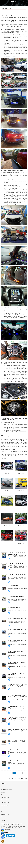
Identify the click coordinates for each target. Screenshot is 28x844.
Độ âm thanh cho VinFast (10, 189)
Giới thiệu (3, 811)
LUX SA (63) (7, 490)
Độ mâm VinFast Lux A (13, 585)
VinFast (19, 36)
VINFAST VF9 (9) (21, 543)
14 (20, 773)
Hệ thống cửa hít (8, 204)
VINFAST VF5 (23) (21, 508)
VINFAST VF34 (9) (7, 508)
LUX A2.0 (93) (21, 473)
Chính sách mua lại (5, 802)
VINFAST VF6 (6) (7, 525)
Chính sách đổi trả (4, 799)
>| (2, 775)
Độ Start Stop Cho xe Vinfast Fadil (17, 684)
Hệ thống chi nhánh (5, 814)
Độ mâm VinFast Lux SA (14, 607)
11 (11, 773)
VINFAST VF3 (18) (21, 490)
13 (17, 773)
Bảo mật (2, 794)
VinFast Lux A (11, 188)
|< (2, 773)
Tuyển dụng (3, 816)
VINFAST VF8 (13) (7, 543)
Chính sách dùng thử (5, 805)
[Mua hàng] (9, 558)
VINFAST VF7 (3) (21, 525)
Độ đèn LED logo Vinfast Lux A (16, 739)
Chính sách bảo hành (5, 797)
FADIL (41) (7, 473)
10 (8, 773)
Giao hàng (3, 792)
